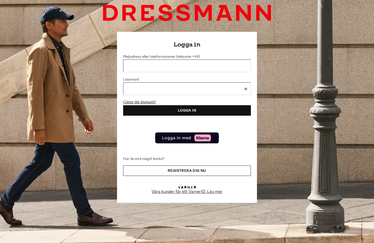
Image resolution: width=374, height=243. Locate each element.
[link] (187, 137)
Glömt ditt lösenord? (139, 102)
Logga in (187, 110)
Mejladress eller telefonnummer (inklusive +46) (161, 56)
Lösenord (131, 79)
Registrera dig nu (187, 171)
